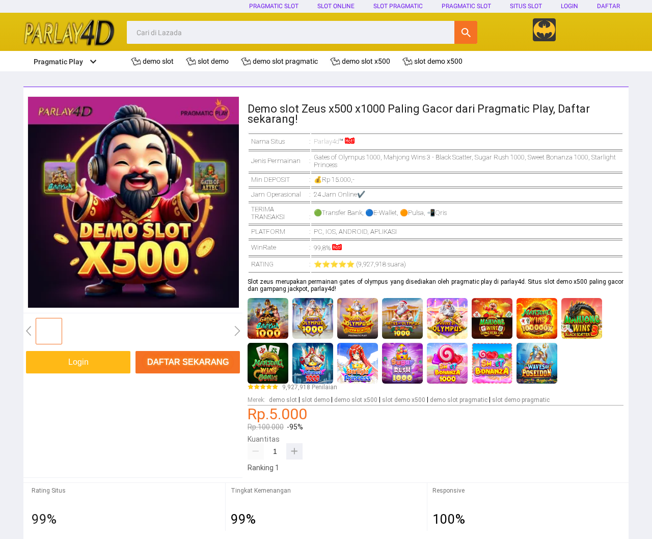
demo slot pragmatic (458, 399)
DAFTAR (608, 6)
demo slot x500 (355, 399)
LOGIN (569, 6)
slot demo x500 (403, 399)
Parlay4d (326, 141)
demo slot (283, 399)
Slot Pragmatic (398, 6)
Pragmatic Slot (273, 6)
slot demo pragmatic (521, 399)
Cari (465, 32)
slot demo (316, 399)
